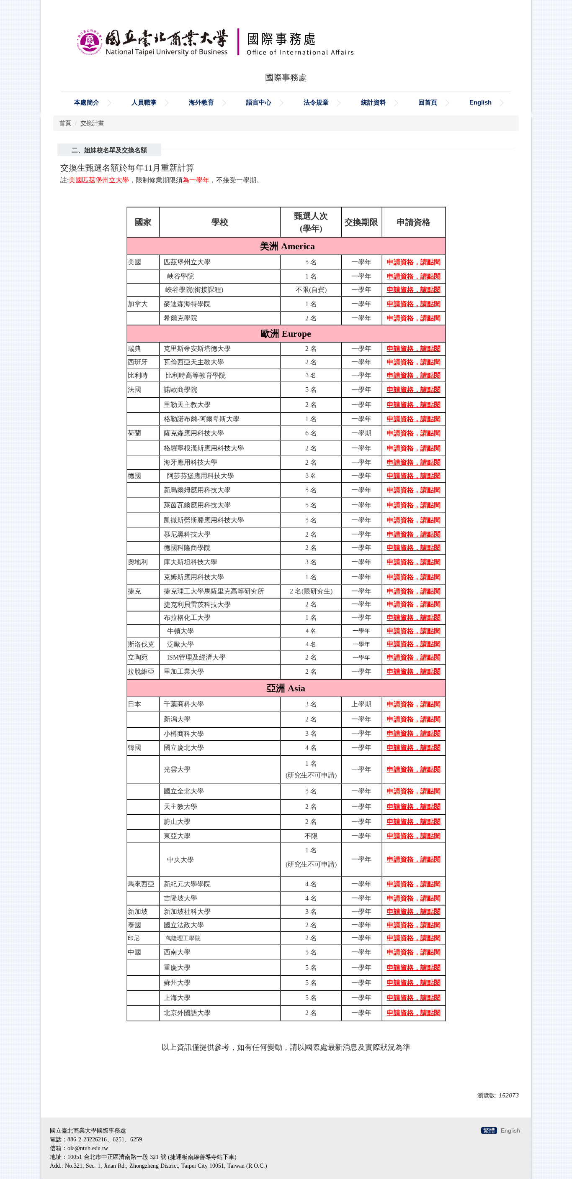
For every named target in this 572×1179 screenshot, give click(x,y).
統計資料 (373, 102)
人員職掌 (144, 102)
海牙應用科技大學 (190, 462)
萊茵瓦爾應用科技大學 (197, 505)
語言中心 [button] (258, 102)
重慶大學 (177, 967)
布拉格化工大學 (187, 617)
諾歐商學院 (180, 389)
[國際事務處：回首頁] (286, 37)
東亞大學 (177, 835)
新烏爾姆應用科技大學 (197, 490)
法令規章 (316, 102)
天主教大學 (180, 806)
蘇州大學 (177, 982)
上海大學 (177, 997)
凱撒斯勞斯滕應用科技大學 (204, 520)
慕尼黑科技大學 (187, 534)
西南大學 (177, 952)
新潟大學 (177, 719)
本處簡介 (86, 102)
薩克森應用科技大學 (194, 433)
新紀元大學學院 (187, 883)
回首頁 (427, 102)
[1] (162, 520)
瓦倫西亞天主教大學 (194, 362)
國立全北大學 (184, 791)
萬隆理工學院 (183, 938)
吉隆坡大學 (178, 898)
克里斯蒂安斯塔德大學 (197, 348)
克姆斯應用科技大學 (194, 577)
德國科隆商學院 (187, 547)
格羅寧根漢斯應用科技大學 (204, 448)
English (480, 102)
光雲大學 (175, 769)
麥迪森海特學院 (187, 303)
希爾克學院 (180, 318)
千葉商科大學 (184, 704)
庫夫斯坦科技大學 (190, 561)
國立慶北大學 (184, 747)
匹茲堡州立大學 (187, 262)
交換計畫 (92, 123)
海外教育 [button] (201, 102)
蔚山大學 (177, 821)
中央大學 (180, 859)
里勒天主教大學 (187, 404)
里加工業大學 (184, 671)
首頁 (65, 123)
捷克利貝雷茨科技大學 (197, 604)
